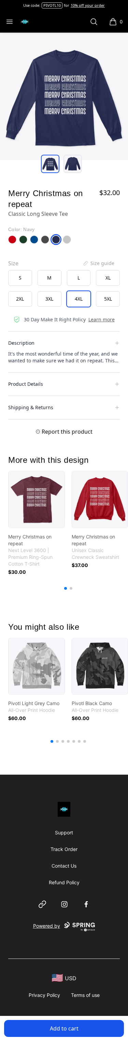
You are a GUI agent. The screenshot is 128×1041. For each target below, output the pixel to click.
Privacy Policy (44, 995)
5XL (108, 299)
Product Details (25, 384)
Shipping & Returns (30, 407)
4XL (79, 299)
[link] (37, 499)
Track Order (64, 849)
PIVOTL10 (52, 5)
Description (21, 343)
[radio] (20, 278)
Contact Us (64, 866)
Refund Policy (64, 882)
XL (108, 278)
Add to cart (64, 1028)
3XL (49, 299)
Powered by (46, 926)
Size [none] (13, 263)
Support (64, 832)
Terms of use (85, 995)
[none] (98, 263)
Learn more (101, 319)
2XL (20, 299)
